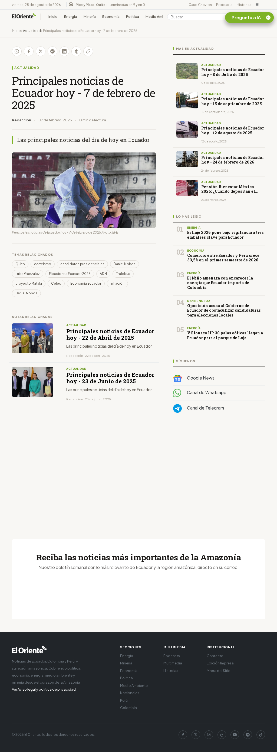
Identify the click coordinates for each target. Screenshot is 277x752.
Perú (124, 700)
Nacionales (129, 693)
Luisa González (27, 274)
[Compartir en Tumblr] (76, 51)
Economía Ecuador (85, 283)
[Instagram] (209, 734)
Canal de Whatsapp (206, 392)
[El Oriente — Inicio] (24, 17)
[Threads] (221, 734)
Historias (244, 5)
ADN (103, 274)
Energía (70, 16)
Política (132, 16)
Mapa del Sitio (218, 670)
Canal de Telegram (205, 408)
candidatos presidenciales (82, 264)
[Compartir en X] (40, 51)
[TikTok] (260, 734)
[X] (196, 734)
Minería (90, 16)
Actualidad (32, 31)
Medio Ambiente (160, 16)
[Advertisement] (219, 471)
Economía (111, 16)
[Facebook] (183, 734)
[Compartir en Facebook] (29, 51)
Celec (56, 283)
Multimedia (172, 663)
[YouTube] (234, 734)
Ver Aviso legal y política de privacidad (44, 689)
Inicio (53, 16)
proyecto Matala (28, 283)
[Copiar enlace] (88, 51)
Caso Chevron (200, 5)
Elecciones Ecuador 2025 (70, 274)
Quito (20, 264)
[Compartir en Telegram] (52, 51)
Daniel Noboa (125, 264)
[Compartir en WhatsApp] (17, 51)
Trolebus (123, 274)
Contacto (215, 656)
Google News (200, 378)
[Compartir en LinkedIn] (64, 51)
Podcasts (224, 5)
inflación (117, 283)
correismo (42, 264)
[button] (257, 4)
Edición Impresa (220, 663)
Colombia (128, 708)
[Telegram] (247, 734)
